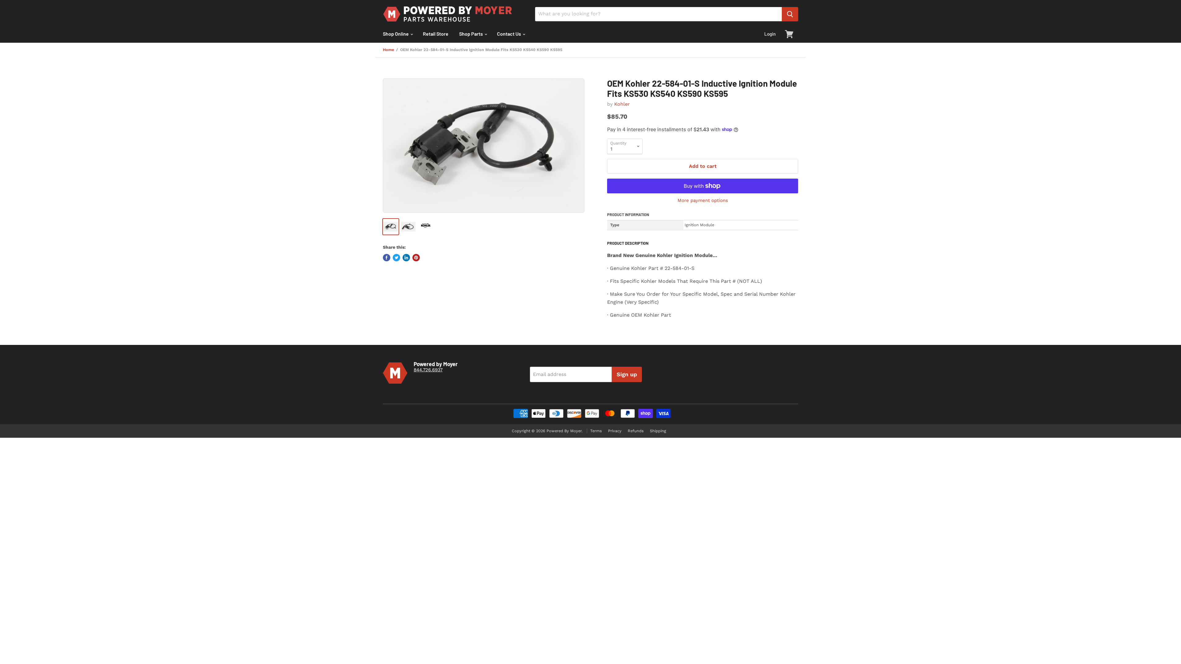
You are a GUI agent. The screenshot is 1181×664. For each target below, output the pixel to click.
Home (388, 50)
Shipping (658, 431)
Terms (596, 431)
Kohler (622, 104)
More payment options (703, 200)
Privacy (615, 431)
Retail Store (435, 34)
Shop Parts (471, 34)
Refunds (636, 431)
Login (770, 34)
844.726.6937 (428, 370)
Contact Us (509, 34)
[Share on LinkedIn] (406, 257)
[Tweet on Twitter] (396, 257)
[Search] (790, 14)
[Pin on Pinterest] (416, 257)
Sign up (627, 374)
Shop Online (396, 34)
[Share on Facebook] (386, 257)
